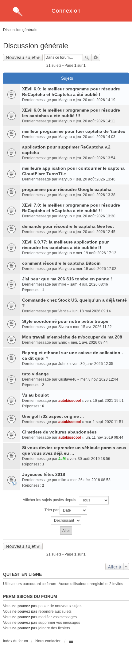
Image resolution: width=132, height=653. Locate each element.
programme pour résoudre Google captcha (66, 189)
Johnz (63, 364)
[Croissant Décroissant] (66, 520)
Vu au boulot (35, 395)
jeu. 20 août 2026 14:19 (95, 100)
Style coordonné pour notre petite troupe (65, 321)
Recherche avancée (96, 57)
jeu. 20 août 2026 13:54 (95, 158)
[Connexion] (66, 2)
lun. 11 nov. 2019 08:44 (104, 437)
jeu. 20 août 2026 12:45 (95, 232)
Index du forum (15, 641)
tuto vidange (35, 373)
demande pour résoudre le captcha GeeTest (68, 226)
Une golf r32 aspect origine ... (53, 416)
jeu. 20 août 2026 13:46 (95, 179)
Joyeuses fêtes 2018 (43, 474)
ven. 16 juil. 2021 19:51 (104, 400)
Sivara (63, 327)
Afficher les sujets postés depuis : (51, 500)
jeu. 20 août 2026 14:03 (95, 137)
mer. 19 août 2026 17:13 (96, 253)
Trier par (52, 510)
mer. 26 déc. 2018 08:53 (90, 480)
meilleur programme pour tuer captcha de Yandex (73, 131)
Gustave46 (67, 379)
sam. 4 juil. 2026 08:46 (89, 284)
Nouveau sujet (21, 57)
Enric (62, 342)
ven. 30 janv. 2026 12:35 (92, 364)
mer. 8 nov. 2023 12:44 (99, 379)
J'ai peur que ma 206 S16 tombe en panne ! (67, 278)
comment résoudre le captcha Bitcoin (61, 263)
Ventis (63, 311)
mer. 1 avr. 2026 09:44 (89, 342)
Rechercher (87, 57)
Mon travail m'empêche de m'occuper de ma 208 (72, 336)
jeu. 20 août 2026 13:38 (95, 195)
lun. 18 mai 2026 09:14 (91, 311)
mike (62, 284)
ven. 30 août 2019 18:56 (90, 459)
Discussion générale (35, 46)
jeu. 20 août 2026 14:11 (95, 121)
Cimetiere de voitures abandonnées (59, 431)
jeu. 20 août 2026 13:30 (95, 216)
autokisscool (69, 400)
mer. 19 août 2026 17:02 (96, 269)
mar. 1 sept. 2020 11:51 (104, 422)
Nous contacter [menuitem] (47, 641)
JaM (62, 459)
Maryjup (65, 100)
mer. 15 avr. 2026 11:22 (92, 327)
